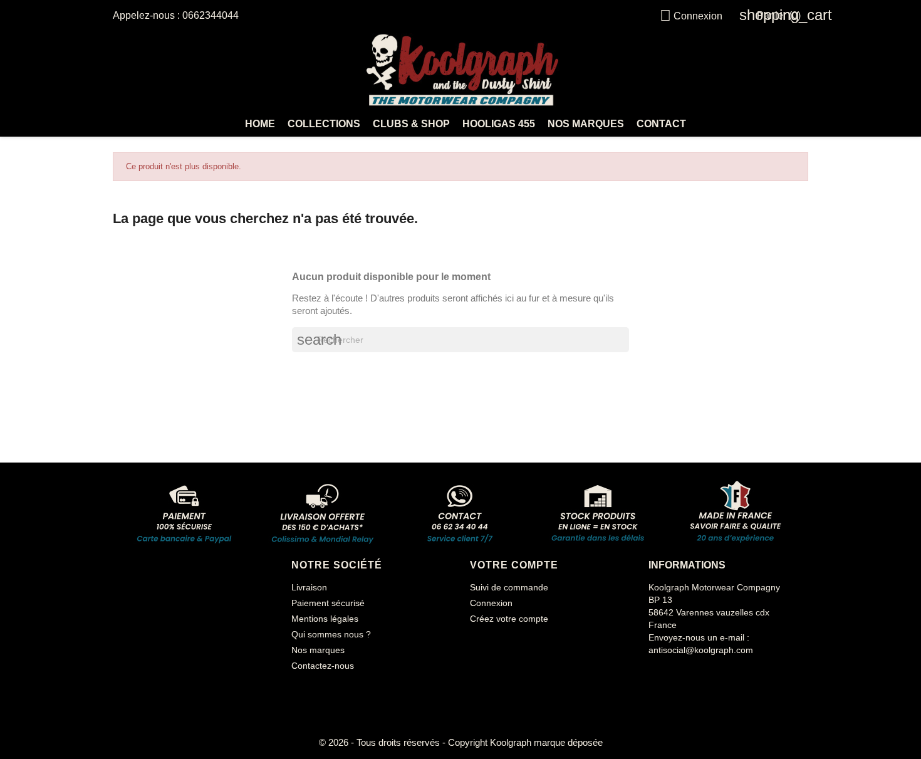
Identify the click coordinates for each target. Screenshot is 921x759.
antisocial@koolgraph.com (700, 650)
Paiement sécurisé (328, 603)
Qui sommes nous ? (331, 634)
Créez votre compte (509, 619)
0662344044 (210, 15)
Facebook (660, 675)
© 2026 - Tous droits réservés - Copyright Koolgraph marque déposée (461, 742)
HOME (260, 123)
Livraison (309, 587)
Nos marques (586, 123)
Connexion (491, 603)
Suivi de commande (509, 587)
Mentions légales (324, 619)
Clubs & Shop (411, 123)
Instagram (689, 675)
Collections (324, 123)
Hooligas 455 (498, 123)
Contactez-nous (322, 666)
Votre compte (514, 565)
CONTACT (661, 123)
